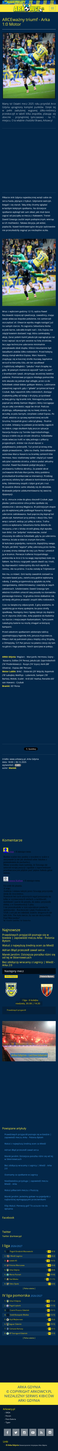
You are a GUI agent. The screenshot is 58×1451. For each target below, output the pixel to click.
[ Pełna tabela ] (29, 1288)
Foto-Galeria (11, 1419)
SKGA (8, 1412)
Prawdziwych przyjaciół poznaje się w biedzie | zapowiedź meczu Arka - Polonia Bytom (28, 938)
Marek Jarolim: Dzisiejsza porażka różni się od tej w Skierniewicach (28, 956)
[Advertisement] (29, 160)
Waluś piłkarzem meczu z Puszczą (21, 1190)
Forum (8, 1416)
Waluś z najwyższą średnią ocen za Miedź (28, 945)
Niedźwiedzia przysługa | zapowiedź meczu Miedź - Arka (26, 1182)
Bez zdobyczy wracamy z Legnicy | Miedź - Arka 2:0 (28, 963)
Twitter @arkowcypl (12, 1236)
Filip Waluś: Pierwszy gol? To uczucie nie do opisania (26, 1207)
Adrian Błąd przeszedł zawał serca (23, 950)
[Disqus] (29, 884)
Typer (8, 1422)
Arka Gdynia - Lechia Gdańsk (29, 1055)
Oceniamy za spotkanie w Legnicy (21, 1174)
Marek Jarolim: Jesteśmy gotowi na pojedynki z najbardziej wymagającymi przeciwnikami (27, 1198)
